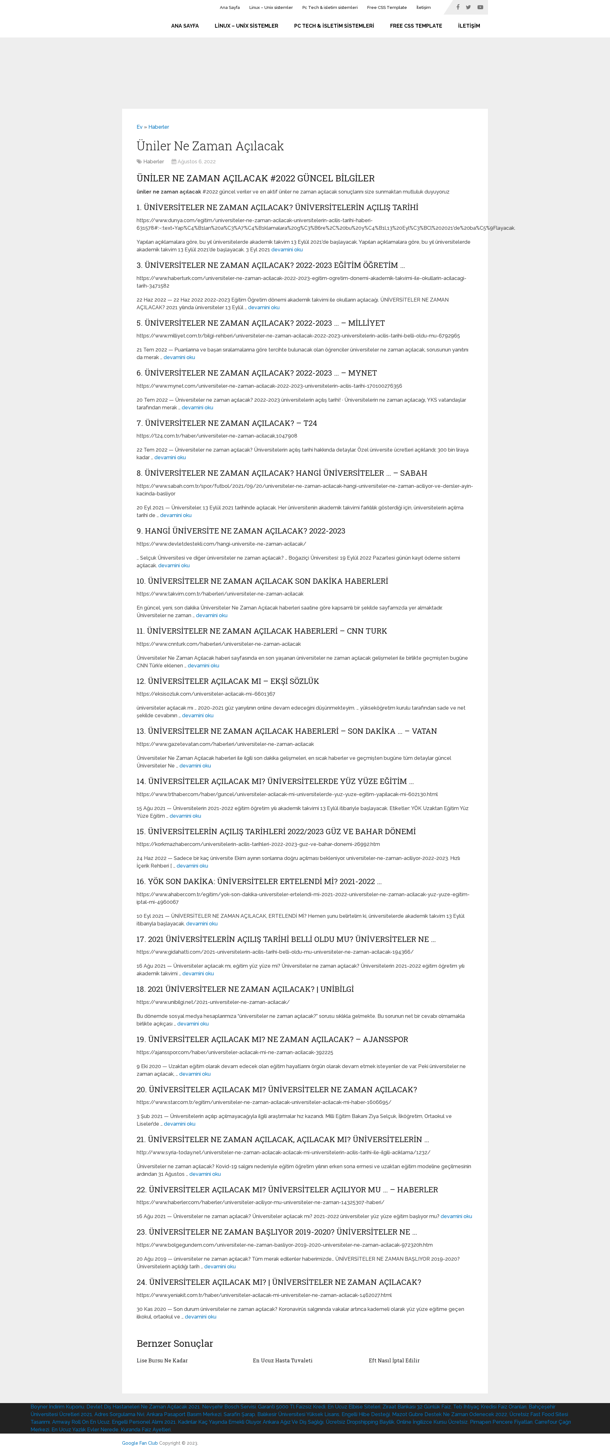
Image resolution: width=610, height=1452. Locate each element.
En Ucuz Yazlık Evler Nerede (85, 1430)
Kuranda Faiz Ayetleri (146, 1430)
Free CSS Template (387, 7)
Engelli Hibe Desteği (366, 1414)
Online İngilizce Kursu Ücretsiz (432, 1422)
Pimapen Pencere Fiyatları (501, 1422)
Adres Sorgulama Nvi (119, 1414)
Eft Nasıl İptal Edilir (394, 1360)
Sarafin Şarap (239, 1414)
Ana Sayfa (230, 7)
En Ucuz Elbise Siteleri (354, 1407)
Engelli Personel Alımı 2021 (144, 1422)
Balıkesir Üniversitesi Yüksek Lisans (298, 1414)
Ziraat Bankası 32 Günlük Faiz (417, 1407)
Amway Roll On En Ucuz (81, 1422)
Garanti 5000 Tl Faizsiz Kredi (291, 1407)
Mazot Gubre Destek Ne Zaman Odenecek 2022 (449, 1414)
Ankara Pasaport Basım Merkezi (183, 1414)
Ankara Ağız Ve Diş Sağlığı (293, 1422)
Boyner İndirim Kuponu (57, 1407)
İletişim (424, 7)
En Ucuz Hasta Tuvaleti (283, 1360)
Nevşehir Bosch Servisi (229, 1407)
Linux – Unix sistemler (271, 7)
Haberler (158, 127)
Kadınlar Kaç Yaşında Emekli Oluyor (219, 1422)
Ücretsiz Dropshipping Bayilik (360, 1422)
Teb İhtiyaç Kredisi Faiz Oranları (489, 1407)
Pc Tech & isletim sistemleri (330, 7)
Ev (140, 127)
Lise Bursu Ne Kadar (162, 1360)
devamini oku (287, 250)
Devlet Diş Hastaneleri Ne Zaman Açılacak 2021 (143, 1407)
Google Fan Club (140, 1443)
